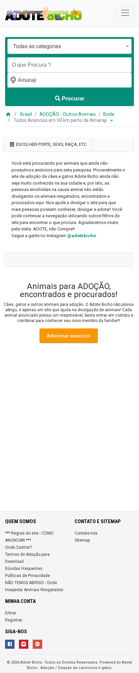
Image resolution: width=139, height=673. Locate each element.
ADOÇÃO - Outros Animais (67, 114)
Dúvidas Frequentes (24, 568)
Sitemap (82, 540)
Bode (108, 114)
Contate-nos (86, 533)
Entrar (10, 613)
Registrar (13, 620)
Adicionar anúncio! (69, 335)
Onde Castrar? (18, 547)
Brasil (26, 114)
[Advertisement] (69, 428)
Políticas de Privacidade (27, 575)
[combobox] (69, 46)
